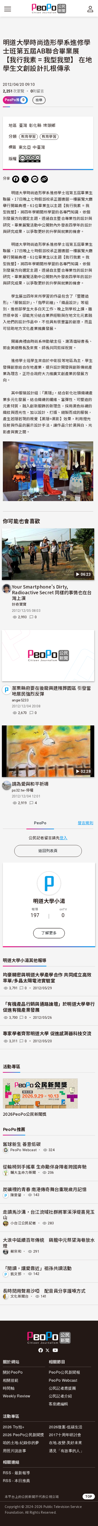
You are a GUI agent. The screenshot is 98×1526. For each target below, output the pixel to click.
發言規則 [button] (85, 823)
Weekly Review (16, 1396)
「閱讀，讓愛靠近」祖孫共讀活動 (37, 1268)
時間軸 (9, 1388)
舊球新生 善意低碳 (22, 1144)
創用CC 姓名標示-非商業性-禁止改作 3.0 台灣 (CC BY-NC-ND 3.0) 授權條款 (31, 158)
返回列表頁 (48, 851)
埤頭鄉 (49, 125)
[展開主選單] (7, 9)
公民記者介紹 (60, 1396)
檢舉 (39, 100)
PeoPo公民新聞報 (64, 1372)
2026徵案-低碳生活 (66, 1426)
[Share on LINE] (34, 179)
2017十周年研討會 (65, 1434)
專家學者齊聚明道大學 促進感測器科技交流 (47, 1033)
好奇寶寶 (19, 604)
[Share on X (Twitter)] (25, 179)
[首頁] (49, 9)
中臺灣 (39, 147)
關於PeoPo (13, 1372)
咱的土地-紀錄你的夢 (21, 1442)
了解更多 (49, 933)
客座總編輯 (58, 1403)
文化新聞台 (19, 1296)
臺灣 (23, 125)
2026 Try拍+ (13, 1426)
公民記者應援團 (62, 1388)
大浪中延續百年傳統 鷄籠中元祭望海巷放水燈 (49, 1242)
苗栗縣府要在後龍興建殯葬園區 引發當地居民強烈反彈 (51, 691)
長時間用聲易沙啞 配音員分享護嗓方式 (44, 1290)
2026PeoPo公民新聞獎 (24, 1114)
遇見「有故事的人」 (66, 1450)
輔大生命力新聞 (23, 1172)
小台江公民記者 (23, 1223)
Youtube (56, 1350)
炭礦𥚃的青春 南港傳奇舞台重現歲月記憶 (45, 1189)
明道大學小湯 (49, 900)
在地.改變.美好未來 (65, 1442)
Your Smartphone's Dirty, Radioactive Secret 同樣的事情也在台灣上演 (52, 592)
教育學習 (28, 137)
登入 (64, 837)
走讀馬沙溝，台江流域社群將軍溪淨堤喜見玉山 (49, 1214)
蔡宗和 (15, 1251)
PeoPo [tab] (40, 823)
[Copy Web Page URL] (44, 179)
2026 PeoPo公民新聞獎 (23, 1434)
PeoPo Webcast (23, 1150)
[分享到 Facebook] (15, 179)
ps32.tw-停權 (22, 790)
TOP (88, 1496)
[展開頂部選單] (90, 9)
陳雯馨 (15, 1195)
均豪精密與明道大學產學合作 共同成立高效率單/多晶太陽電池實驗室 (47, 978)
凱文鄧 (15, 1274)
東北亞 (25, 147)
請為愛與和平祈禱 (30, 783)
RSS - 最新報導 (16, 1472)
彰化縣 (35, 125)
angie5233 (20, 700)
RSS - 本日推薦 (16, 1480)
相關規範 (10, 1380)
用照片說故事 (14, 1450)
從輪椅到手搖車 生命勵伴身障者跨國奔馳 (45, 1166)
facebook (41, 1350)
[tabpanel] (48, 838)
